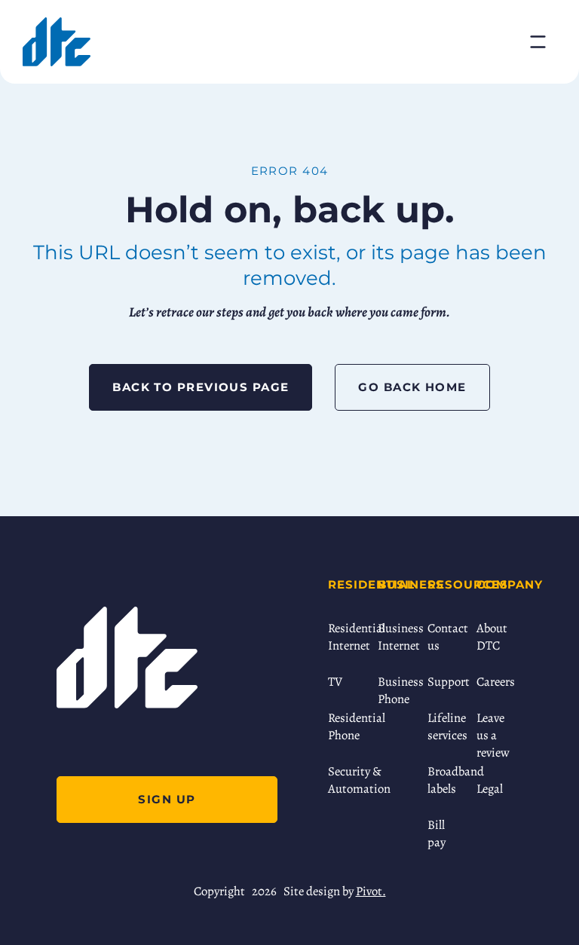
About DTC (491, 636)
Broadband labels (444, 780)
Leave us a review (493, 735)
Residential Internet (345, 636)
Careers (493, 681)
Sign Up (166, 799)
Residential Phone (345, 726)
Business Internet (395, 636)
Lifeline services (444, 726)
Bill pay (436, 833)
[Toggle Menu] (537, 41)
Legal (489, 788)
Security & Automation (345, 780)
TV (335, 681)
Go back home (412, 387)
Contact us (444, 636)
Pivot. (371, 891)
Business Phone (395, 690)
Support (444, 681)
